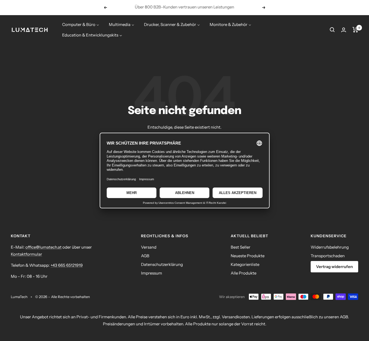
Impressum (151, 273)
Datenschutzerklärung (162, 264)
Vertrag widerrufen (334, 266)
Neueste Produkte (247, 255)
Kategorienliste (245, 264)
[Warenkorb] (355, 29)
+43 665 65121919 (67, 265)
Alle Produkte (243, 273)
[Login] (343, 30)
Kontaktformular (26, 254)
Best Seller (240, 247)
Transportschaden (328, 255)
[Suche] (332, 29)
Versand (148, 247)
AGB (145, 255)
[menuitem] (81, 24)
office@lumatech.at (43, 247)
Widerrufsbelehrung (330, 247)
